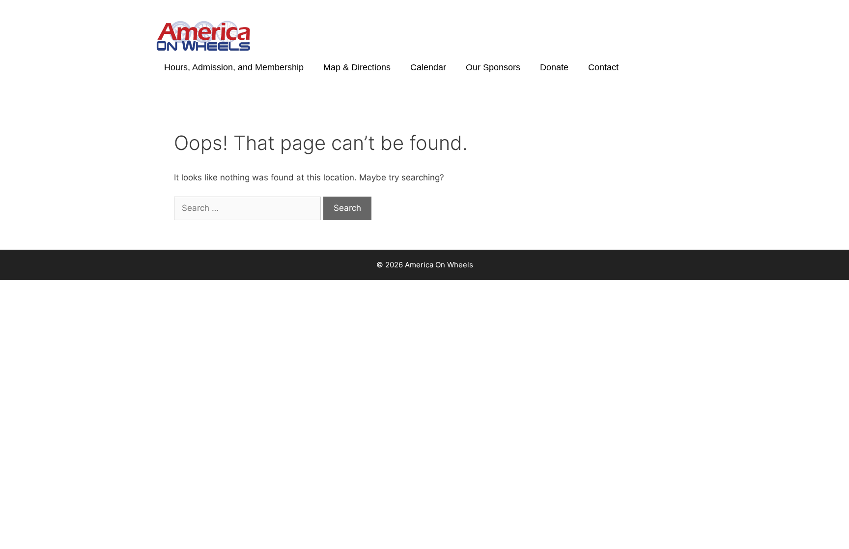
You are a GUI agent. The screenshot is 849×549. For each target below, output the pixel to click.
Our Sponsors (493, 67)
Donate (554, 67)
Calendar (428, 67)
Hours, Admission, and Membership (234, 67)
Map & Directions (357, 67)
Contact (603, 67)
